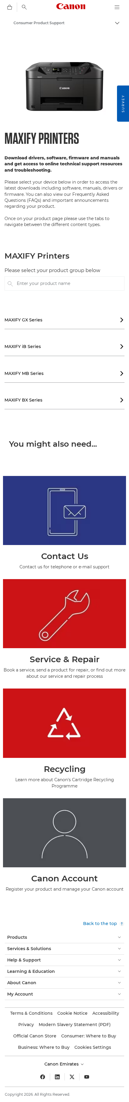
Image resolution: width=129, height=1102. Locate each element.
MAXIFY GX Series (64, 320)
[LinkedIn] (57, 1076)
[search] (24, 7)
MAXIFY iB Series (64, 346)
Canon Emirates (62, 1064)
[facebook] (42, 1076)
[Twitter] (72, 1076)
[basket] (9, 7)
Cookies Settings (92, 1047)
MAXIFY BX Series (64, 400)
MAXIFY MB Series (64, 373)
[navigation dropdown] (117, 7)
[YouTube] (86, 1076)
